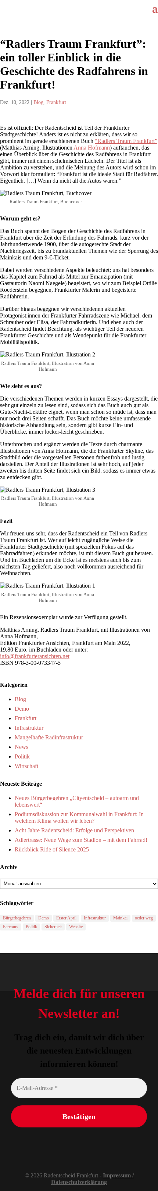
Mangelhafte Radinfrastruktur (49, 737)
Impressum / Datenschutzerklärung (92, 1178)
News (21, 747)
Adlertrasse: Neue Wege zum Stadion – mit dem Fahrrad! (81, 840)
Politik (22, 756)
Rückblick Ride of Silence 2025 (52, 849)
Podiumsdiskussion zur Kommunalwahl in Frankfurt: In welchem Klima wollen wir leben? (79, 817)
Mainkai (120, 918)
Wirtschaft (26, 766)
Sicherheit (53, 926)
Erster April (66, 918)
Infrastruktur (29, 728)
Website (76, 926)
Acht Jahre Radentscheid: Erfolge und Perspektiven (74, 830)
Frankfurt (56, 102)
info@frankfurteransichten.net (34, 656)
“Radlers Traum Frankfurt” (126, 141)
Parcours (10, 926)
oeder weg (144, 918)
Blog (38, 102)
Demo (22, 709)
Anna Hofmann (91, 147)
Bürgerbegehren (17, 918)
